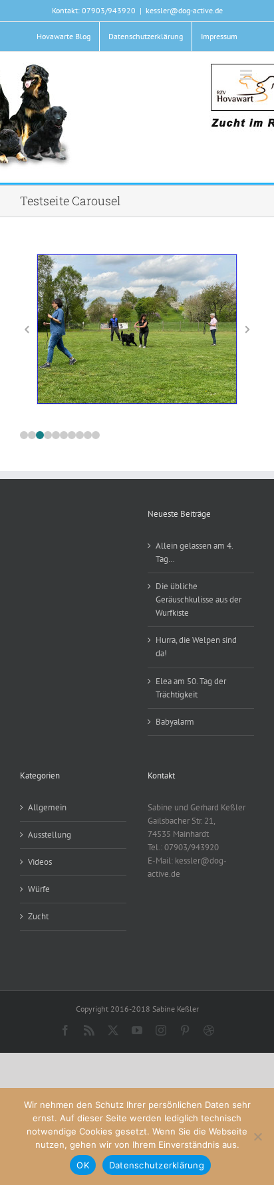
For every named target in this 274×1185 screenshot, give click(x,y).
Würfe (39, 889)
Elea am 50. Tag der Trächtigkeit (191, 688)
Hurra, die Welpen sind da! (196, 646)
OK (82, 1165)
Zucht (38, 916)
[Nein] (257, 1136)
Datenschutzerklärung (156, 1165)
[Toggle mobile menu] (247, 75)
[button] (24, 435)
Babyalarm (175, 721)
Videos (40, 861)
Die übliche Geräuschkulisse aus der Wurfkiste (198, 599)
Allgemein (47, 807)
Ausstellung (49, 834)
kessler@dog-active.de (184, 10)
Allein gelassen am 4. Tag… (194, 552)
